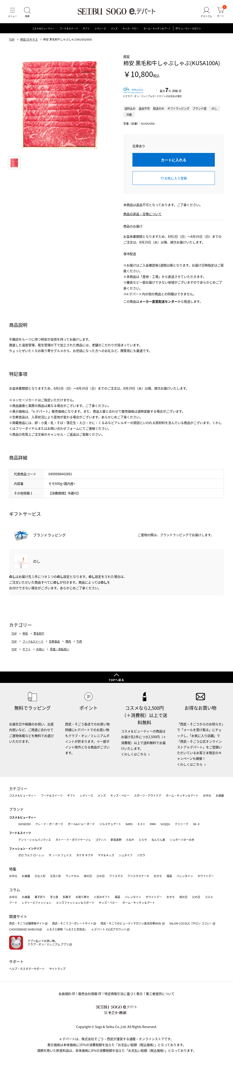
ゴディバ (100, 840)
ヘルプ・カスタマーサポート (27, 969)
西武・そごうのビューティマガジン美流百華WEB (131, 923)
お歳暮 (220, 795)
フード (13, 902)
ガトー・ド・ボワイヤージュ (73, 840)
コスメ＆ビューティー (43, 28)
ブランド (16, 809)
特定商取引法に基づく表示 (123, 993)
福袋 (169, 876)
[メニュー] (12, 12)
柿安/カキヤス (29, 39)
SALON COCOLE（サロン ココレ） (190, 923)
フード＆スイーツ (69, 28)
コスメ (209, 897)
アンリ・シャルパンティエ (34, 840)
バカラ (141, 855)
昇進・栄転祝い (59, 649)
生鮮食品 (54, 641)
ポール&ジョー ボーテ (81, 824)
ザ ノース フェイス (60, 855)
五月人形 (55, 876)
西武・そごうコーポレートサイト (72, 923)
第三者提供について (160, 993)
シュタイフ (125, 855)
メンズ (114, 28)
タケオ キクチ (84, 855)
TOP (12, 39)
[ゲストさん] (206, 12)
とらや (143, 840)
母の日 (88, 876)
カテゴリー (18, 788)
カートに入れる (173, 160)
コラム (14, 889)
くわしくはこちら (134, 754)
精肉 (68, 641)
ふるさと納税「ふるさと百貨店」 (66, 929)
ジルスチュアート (110, 824)
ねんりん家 (158, 840)
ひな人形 (40, 876)
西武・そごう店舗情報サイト (27, 923)
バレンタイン (185, 876)
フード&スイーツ (33, 641)
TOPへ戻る (116, 680)
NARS (129, 824)
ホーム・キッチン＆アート (157, 28)
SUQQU (165, 824)
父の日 (100, 876)
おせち (158, 876)
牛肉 (79, 641)
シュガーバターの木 (182, 840)
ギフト (86, 28)
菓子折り (40, 897)
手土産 (54, 897)
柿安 (126, 56)
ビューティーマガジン (189, 28)
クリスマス (116, 876)
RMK (153, 824)
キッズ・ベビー (131, 28)
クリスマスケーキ (138, 876)
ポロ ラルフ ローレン (31, 855)
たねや (130, 840)
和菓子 (67, 897)
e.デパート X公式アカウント (109, 929)
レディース (100, 28)
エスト (141, 824)
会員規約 (64, 993)
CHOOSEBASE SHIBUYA (24, 929)
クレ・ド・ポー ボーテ (49, 824)
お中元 (207, 795)
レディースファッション (36, 902)
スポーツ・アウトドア (147, 795)
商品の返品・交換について (142, 214)
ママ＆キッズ (106, 855)
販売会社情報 (87, 993)
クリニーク (181, 824)
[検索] (27, 12)
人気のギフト (102, 897)
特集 (12, 869)
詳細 (175, 91)
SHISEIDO (24, 824)
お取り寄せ (82, 897)
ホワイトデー (206, 876)
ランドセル (72, 876)
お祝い (40, 649)
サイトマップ (57, 969)
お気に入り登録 (176, 178)
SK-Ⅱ (196, 824)
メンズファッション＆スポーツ (75, 902)
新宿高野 (116, 840)
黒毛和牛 (38, 633)
